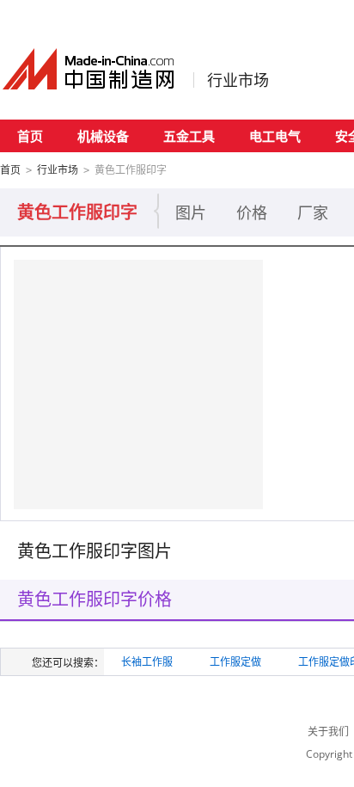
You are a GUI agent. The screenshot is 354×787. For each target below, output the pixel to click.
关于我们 (328, 731)
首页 (30, 135)
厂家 (312, 212)
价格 (251, 212)
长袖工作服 (147, 662)
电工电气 (275, 135)
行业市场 (238, 80)
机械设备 (103, 135)
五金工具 (189, 135)
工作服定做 (235, 662)
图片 (190, 212)
